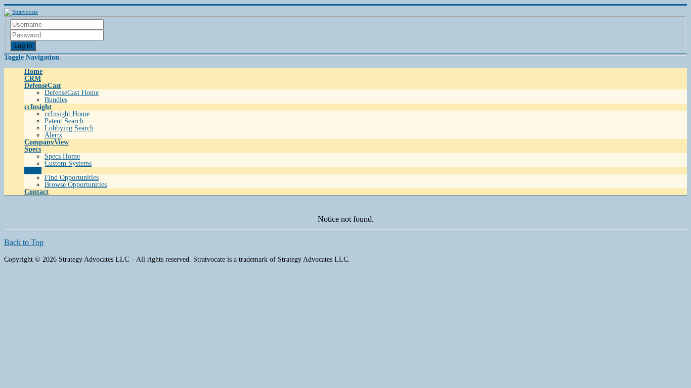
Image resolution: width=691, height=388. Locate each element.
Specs (32, 149)
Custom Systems (68, 163)
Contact (36, 192)
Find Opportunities (72, 177)
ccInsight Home (67, 114)
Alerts (53, 135)
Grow (32, 170)
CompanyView (46, 142)
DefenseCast (42, 85)
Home (33, 71)
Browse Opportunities (76, 184)
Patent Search (64, 121)
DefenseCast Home (72, 92)
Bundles (56, 100)
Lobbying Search (69, 128)
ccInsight (38, 107)
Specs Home (62, 156)
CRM (32, 78)
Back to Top (24, 242)
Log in (23, 46)
